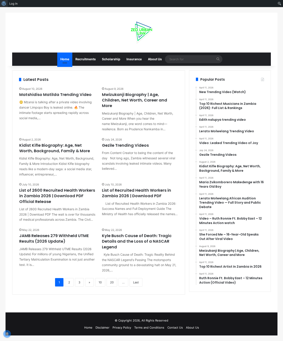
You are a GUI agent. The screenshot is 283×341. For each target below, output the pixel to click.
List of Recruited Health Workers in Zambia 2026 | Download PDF (136, 193)
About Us (155, 59)
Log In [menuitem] (13, 3)
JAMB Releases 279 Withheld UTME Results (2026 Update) (54, 238)
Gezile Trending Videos (125, 145)
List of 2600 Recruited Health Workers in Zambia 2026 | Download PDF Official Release (57, 195)
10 (100, 282)
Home (64, 59)
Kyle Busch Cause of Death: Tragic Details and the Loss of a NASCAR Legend (137, 241)
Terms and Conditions (149, 327)
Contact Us (175, 327)
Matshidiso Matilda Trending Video (55, 94)
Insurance (134, 59)
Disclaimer (102, 327)
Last (136, 282)
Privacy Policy (122, 327)
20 (112, 282)
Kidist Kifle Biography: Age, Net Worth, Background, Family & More (54, 148)
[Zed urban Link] (141, 32)
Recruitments (85, 59)
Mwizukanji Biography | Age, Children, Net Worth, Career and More (134, 100)
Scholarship (111, 59)
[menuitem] (4, 3)
